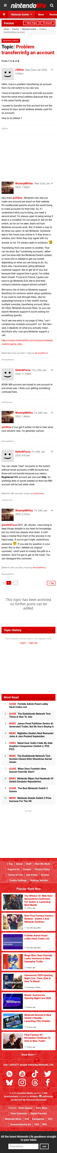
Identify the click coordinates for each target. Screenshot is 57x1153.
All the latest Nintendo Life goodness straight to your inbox (28, 1138)
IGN (27, 1119)
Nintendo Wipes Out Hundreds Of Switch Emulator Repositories (31, 780)
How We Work (42, 863)
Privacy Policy (42, 869)
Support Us (13, 869)
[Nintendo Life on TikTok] (35, 1074)
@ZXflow (17, 197)
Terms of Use (15, 874)
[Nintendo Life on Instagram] (22, 1083)
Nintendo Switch (29, 29)
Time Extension (18, 1113)
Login (23, 642)
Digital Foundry (39, 1113)
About (19, 863)
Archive (45, 874)
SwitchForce (22, 370)
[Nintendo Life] (28, 5)
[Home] (4, 14)
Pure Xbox (41, 1108)
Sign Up (33, 642)
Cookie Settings (18, 880)
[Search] (51, 5)
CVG (36, 1124)
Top (10, 863)
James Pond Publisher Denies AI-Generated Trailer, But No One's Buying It (31, 725)
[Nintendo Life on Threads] (35, 1083)
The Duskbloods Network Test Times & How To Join (29, 715)
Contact (27, 869)
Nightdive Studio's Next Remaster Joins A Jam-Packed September (31, 735)
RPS (44, 1124)
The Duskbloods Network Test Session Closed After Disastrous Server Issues (30, 758)
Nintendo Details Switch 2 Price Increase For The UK (30, 800)
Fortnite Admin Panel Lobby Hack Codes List (28, 705)
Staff (28, 863)
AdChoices (47, 1096)
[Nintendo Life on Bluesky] (9, 1083)
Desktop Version (39, 880)
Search (48, 23)
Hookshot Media (25, 1093)
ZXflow (19, 69)
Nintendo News (13, 1119)
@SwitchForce (9, 524)
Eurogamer (38, 1119)
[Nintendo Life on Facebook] (47, 1083)
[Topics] (5, 5)
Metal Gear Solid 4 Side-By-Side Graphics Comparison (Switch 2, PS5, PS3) (31, 746)
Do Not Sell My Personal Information (29, 1100)
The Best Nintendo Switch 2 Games (28, 790)
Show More (27, 1054)
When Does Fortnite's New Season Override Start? (27, 770)
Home (6, 29)
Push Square (26, 1108)
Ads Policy (32, 874)
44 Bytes (33, 1096)
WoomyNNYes (24, 183)
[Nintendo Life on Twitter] (47, 1074)
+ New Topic (31, 23)
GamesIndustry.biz (20, 1124)
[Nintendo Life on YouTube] (22, 1074)
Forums (9, 23)
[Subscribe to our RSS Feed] (9, 1074)
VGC (50, 1119)
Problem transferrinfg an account (28, 49)
